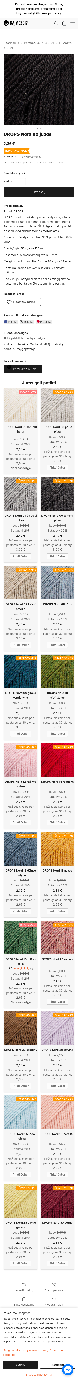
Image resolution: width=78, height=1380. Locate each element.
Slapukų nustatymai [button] (39, 1374)
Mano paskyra (54, 1290)
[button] (16, 23)
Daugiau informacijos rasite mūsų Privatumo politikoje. (33, 1352)
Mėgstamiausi (54, 1304)
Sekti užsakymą (23, 1304)
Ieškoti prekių (24, 1290)
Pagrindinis (11, 43)
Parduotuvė (32, 43)
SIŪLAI (49, 43)
